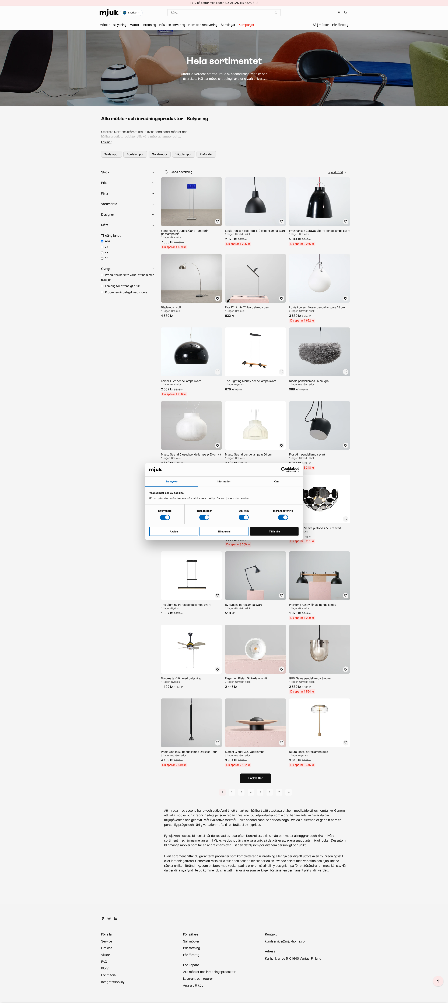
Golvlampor (159, 154)
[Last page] (288, 792)
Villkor (105, 955)
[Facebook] (102, 918)
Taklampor (111, 154)
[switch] (204, 517)
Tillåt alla (274, 531)
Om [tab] (276, 481)
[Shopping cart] (345, 13)
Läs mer (106, 142)
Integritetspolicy (112, 982)
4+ (106, 252)
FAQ (104, 962)
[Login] (339, 13)
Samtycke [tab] (172, 481)
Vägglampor (184, 154)
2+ (106, 247)
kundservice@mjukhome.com (286, 941)
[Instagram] (109, 918)
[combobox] (224, 12)
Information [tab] (224, 481)
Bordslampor (135, 154)
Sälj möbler (191, 941)
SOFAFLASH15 (234, 3)
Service (106, 941)
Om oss (106, 948)
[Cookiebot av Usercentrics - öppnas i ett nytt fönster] (283, 469)
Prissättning (191, 948)
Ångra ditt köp (193, 985)
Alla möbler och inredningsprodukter (209, 972)
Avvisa (174, 531)
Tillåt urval (224, 531)
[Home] (109, 13)
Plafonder (206, 154)
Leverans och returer (198, 979)
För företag (191, 955)
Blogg (105, 968)
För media (108, 975)
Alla (107, 241)
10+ (107, 258)
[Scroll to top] (438, 981)
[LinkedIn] (115, 918)
